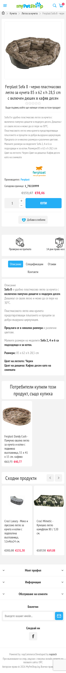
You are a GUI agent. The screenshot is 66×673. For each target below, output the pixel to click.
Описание (10, 285)
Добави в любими (36, 220)
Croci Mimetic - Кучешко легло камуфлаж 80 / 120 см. (47, 527)
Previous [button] (50, 478)
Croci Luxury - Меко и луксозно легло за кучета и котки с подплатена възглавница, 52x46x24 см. (16, 531)
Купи (43, 203)
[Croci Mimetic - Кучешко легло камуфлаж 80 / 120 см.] (49, 501)
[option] (17, 520)
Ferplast (25, 179)
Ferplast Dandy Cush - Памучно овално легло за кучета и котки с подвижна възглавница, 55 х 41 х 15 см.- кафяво (16, 446)
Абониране (59, 616)
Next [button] (58, 478)
